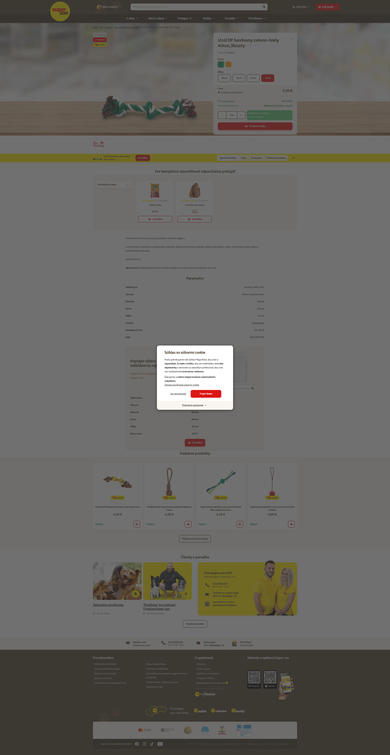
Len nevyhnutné (178, 393)
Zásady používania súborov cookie (182, 384)
